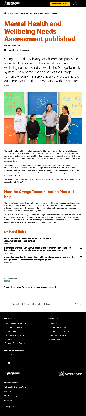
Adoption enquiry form (57, 339)
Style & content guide (12, 396)
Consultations (10, 359)
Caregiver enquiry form (57, 335)
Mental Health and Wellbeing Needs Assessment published (31, 287)
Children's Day (13, 339)
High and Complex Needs (17, 335)
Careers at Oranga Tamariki (18, 343)
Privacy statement (11, 383)
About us (11, 13)
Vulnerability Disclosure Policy (15, 387)
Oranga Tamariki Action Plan (18, 323)
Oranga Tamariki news (13, 355)
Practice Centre (13, 331)
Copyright (7, 392)
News (16, 13)
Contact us (53, 323)
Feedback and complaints (58, 327)
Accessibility (8, 400)
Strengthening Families (16, 327)
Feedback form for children (59, 331)
